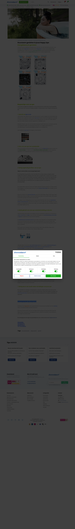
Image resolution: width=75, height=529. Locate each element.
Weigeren (22, 275)
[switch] (31, 271)
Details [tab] (37, 255)
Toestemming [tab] (21, 255)
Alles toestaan (53, 275)
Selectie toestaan (37, 275)
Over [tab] (54, 255)
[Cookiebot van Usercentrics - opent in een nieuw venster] (56, 252)
